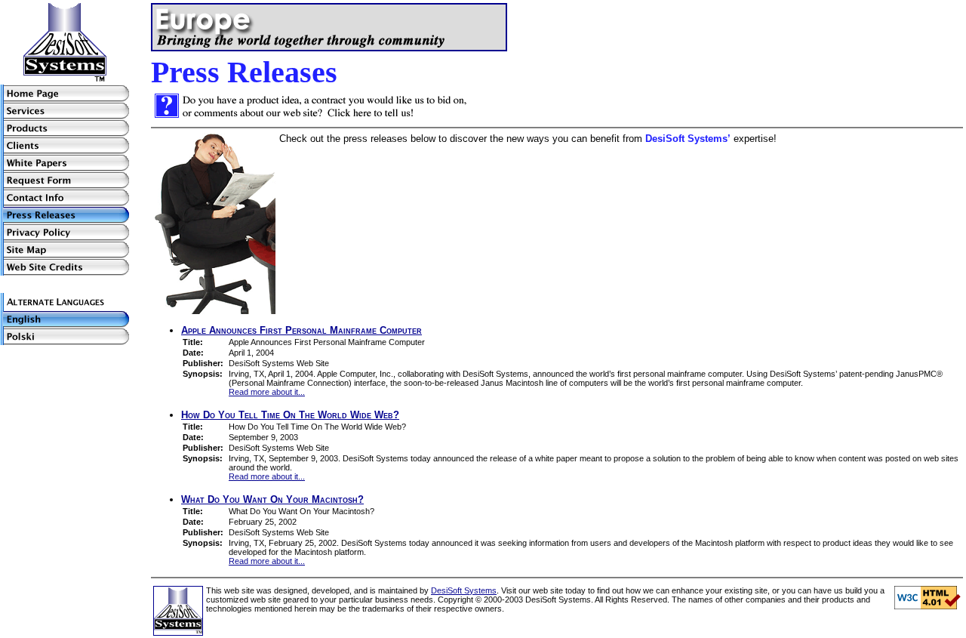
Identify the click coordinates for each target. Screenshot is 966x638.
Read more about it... (267, 391)
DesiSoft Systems (464, 590)
